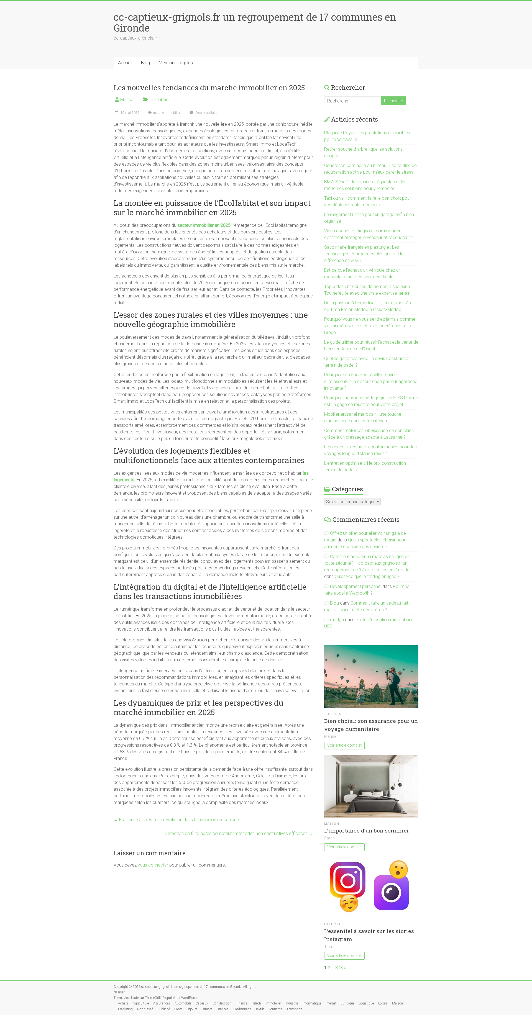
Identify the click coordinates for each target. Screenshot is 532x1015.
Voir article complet (344, 745)
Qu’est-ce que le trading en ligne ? (367, 576)
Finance (241, 1003)
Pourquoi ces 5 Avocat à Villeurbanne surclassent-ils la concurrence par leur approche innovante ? (370, 381)
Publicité (163, 1009)
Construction (222, 1003)
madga (337, 619)
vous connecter (153, 865)
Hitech (256, 1003)
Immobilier (159, 99)
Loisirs (383, 1003)
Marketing (125, 1009)
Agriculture (141, 1003)
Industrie (291, 1003)
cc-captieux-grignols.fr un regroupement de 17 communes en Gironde (255, 22)
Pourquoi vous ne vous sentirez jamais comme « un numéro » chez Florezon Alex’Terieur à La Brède (369, 326)
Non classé (145, 1009)
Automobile (183, 1003)
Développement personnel (355, 586)
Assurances (161, 1003)
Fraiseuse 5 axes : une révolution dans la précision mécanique (176, 819)
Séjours (192, 1009)
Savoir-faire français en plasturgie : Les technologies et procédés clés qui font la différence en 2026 (363, 254)
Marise (126, 99)
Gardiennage (242, 1009)
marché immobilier (166, 113)
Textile (259, 1009)
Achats (123, 1003)
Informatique (312, 1003)
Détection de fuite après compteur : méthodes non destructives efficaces (239, 833)
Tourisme (334, 714)
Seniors (207, 1009)
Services (222, 1009)
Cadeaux (202, 1003)
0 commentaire (206, 113)
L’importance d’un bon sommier (366, 830)
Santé (178, 1009)
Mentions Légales (176, 62)
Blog (145, 62)
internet (334, 924)
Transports (294, 1009)
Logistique (366, 1003)
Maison (331, 824)
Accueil (125, 62)
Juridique (347, 1003)
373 (339, 967)
